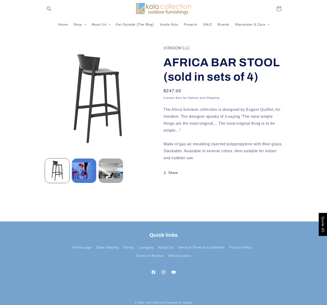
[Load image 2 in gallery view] (84, 170)
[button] (49, 9)
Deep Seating (107, 247)
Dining (128, 247)
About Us (165, 247)
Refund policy (180, 256)
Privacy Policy (240, 247)
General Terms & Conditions (201, 247)
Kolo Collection (155, 302)
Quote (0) (323, 224)
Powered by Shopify (179, 302)
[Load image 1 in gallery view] (57, 170)
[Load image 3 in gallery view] (111, 170)
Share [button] (173, 173)
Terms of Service (150, 256)
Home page (82, 247)
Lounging (146, 247)
